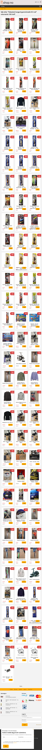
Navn (4, 737)
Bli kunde (15, 689)
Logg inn (25, 689)
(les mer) (15, 742)
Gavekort (20, 689)
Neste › (21, 686)
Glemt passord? (38, 724)
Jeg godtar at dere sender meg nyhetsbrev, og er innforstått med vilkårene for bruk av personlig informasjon (17, 742)
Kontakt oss (30, 689)
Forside (2, 8)
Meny (3, 6)
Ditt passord (24, 719)
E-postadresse (24, 715)
